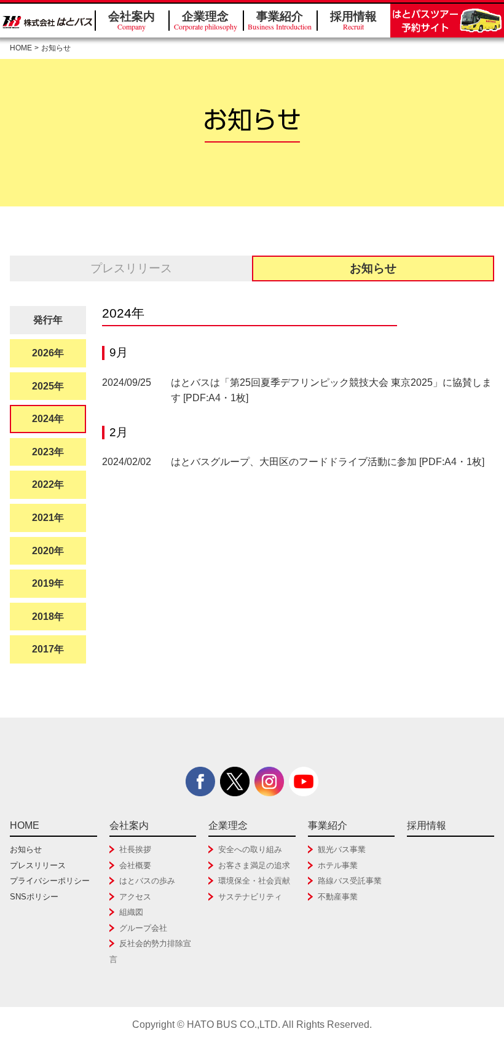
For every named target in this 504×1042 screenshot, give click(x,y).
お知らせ (26, 849)
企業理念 (205, 20)
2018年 (48, 616)
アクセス (135, 896)
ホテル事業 (338, 865)
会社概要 (135, 865)
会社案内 (131, 20)
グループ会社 (143, 928)
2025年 (48, 386)
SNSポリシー (34, 896)
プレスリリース (131, 268)
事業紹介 (280, 20)
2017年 (48, 649)
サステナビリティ (250, 896)
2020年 (48, 551)
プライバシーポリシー (50, 880)
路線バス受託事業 (350, 880)
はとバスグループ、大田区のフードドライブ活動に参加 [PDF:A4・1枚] (327, 461)
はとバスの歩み (147, 880)
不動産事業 (338, 896)
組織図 (131, 912)
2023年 (48, 452)
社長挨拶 (135, 849)
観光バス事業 (342, 849)
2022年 (48, 484)
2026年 (48, 353)
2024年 (48, 418)
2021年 (48, 517)
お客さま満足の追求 (254, 865)
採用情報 (353, 20)
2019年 (48, 583)
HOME (21, 48)
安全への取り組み (250, 849)
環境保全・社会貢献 (254, 880)
